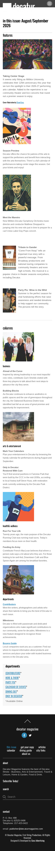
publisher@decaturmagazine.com (26, 829)
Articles (42, 747)
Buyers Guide (10, 643)
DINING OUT (11, 691)
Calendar (11, 750)
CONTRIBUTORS (12, 673)
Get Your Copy (27, 747)
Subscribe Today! (10, 781)
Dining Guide (26, 750)
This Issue (11, 747)
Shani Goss (20, 102)
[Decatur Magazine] (19, 10)
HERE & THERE (12, 678)
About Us (26, 754)
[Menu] (49, 3)
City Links (40, 750)
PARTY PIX (10, 682)
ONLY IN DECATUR (13, 696)
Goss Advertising (37, 840)
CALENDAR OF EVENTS (15, 687)
